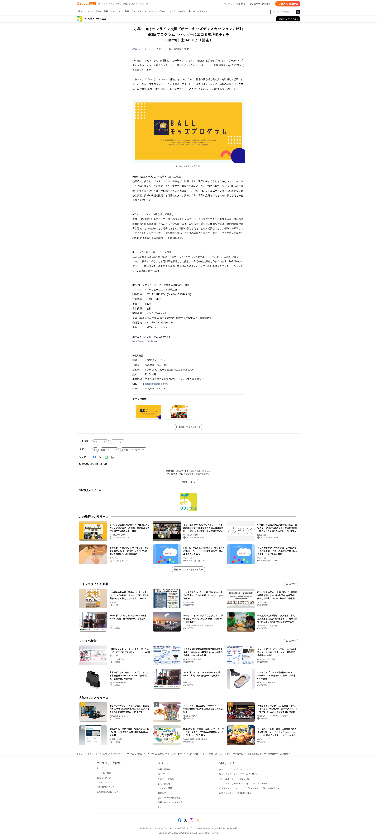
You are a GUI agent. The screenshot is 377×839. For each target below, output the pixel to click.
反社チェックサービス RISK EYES (235, 793)
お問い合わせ (188, 482)
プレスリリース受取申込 (169, 797)
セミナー (162, 807)
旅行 (106, 11)
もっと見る (291, 584)
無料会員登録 (164, 769)
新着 (80, 11)
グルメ (98, 11)
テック (172, 11)
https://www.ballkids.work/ (145, 341)
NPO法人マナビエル (141, 49)
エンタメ (89, 11)
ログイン (162, 774)
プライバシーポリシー (200, 828)
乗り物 (191, 11)
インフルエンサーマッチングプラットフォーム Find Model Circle (249, 788)
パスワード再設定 (166, 779)
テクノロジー (117, 442)
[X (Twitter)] (100, 457)
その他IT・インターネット (133, 449)
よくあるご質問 (165, 788)
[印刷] (112, 457)
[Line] (106, 457)
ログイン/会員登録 (289, 4)
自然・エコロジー (109, 449)
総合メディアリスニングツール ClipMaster (239, 774)
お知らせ (162, 793)
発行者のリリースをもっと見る (188, 569)
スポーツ (152, 11)
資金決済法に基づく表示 (225, 828)
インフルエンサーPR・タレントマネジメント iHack (243, 783)
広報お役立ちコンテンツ (108, 792)
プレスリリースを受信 (260, 4)
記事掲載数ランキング (107, 787)
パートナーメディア (106, 782)
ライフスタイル (138, 11)
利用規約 (181, 828)
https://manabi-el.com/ (156, 384)
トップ (80, 753)
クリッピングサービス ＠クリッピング (237, 769)
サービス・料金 (104, 773)
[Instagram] (191, 820)
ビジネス (163, 11)
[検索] (298, 12)
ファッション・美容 (119, 11)
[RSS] (197, 820)
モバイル (182, 11)
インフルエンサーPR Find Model (234, 779)
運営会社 (144, 828)
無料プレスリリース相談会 (170, 802)
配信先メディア (104, 777)
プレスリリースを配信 (234, 4)
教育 (95, 449)
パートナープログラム (162, 828)
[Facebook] (94, 457)
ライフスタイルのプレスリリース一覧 (105, 753)
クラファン (202, 11)
